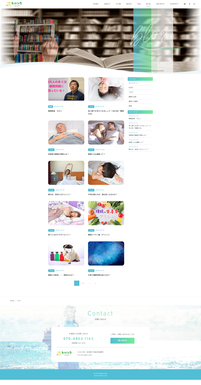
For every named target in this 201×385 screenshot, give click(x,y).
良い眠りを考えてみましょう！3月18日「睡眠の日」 (140, 125)
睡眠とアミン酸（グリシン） (99, 234)
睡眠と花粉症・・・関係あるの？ (61, 275)
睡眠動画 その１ (55, 111)
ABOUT (107, 4)
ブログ (131, 92)
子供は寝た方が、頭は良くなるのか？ (102, 194)
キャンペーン (133, 83)
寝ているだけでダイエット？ (59, 234)
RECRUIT (160, 4)
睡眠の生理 (132, 97)
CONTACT (174, 4)
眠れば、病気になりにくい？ (59, 194)
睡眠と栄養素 (133, 101)
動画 (130, 106)
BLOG (148, 4)
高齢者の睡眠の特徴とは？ (58, 154)
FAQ (139, 4)
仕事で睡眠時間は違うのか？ (99, 275)
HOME (96, 4)
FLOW (118, 4)
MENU (129, 4)
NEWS (131, 87)
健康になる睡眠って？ (96, 154)
